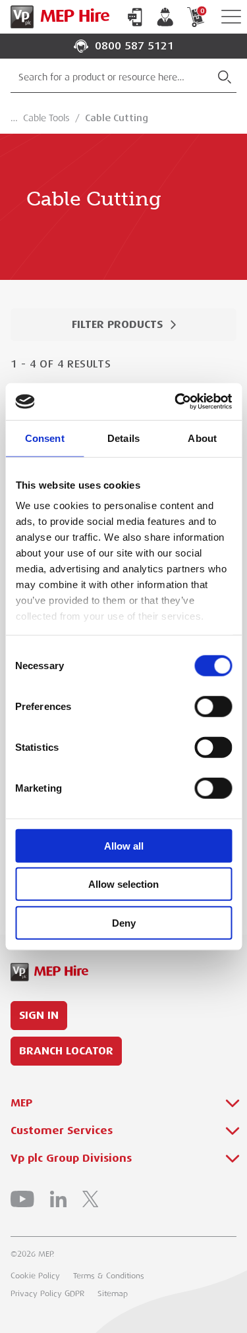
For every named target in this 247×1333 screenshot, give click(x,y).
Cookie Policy (35, 1275)
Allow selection (123, 884)
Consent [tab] (45, 437)
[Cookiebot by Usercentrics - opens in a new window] (176, 401)
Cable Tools (46, 118)
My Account (165, 17)
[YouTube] (22, 1199)
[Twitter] (90, 1199)
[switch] (213, 706)
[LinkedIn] (58, 1199)
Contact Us (135, 17)
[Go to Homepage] (57, 17)
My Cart (202, 10)
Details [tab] (123, 437)
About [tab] (202, 437)
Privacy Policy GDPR (47, 1293)
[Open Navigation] (231, 17)
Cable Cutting (116, 118)
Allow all (124, 845)
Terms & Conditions (108, 1275)
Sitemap (112, 1293)
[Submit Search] (224, 77)
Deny (124, 922)
